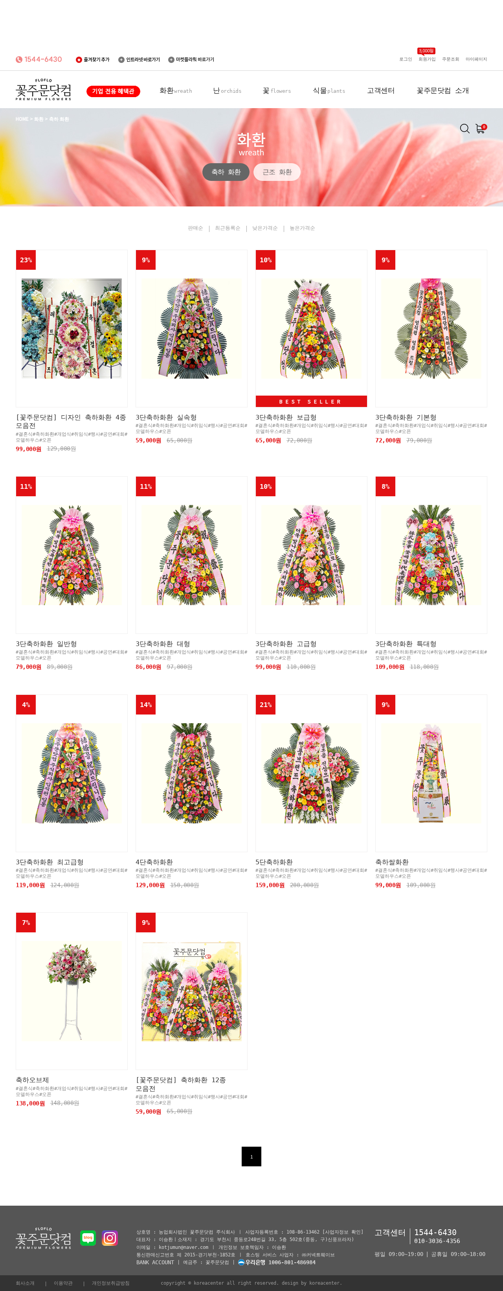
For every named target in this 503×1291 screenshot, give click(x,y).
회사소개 (25, 1283)
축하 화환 (225, 172)
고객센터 (381, 90)
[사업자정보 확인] (342, 1232)
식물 (329, 90)
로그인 (405, 59)
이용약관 (63, 1283)
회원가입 (427, 59)
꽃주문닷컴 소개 (443, 90)
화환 (176, 90)
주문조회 (450, 59)
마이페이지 (476, 59)
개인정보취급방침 (111, 1283)
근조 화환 (277, 172)
